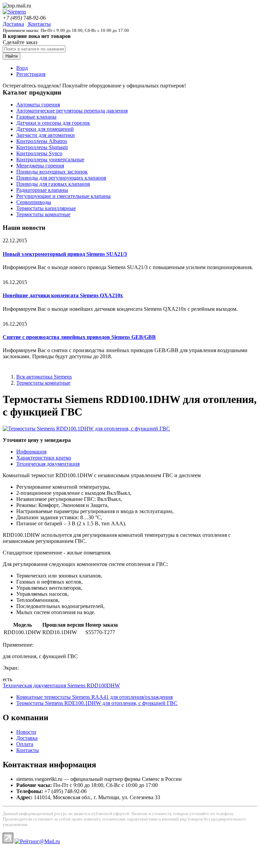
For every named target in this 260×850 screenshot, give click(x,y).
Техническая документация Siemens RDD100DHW (61, 685)
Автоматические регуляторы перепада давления (72, 111)
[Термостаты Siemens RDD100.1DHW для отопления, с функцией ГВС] (86, 428)
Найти (11, 56)
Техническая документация (48, 464)
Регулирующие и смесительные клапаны (63, 196)
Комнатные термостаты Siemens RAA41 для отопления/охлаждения (94, 697)
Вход (22, 68)
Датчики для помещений (45, 129)
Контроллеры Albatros (41, 141)
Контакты (39, 24)
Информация (31, 451)
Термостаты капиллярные (46, 208)
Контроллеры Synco (39, 153)
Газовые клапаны (36, 117)
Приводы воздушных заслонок (52, 172)
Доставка (13, 24)
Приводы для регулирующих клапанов (61, 178)
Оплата (24, 744)
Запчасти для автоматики (45, 135)
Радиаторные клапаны (42, 190)
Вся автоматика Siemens (44, 377)
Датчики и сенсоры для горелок (53, 123)
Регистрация (30, 74)
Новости (26, 732)
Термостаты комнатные (43, 214)
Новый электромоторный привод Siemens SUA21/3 (65, 254)
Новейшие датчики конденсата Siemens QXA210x (63, 295)
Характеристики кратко (43, 458)
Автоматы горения (38, 104)
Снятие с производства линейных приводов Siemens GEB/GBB (79, 337)
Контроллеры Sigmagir (42, 147)
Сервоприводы (33, 202)
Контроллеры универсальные (50, 159)
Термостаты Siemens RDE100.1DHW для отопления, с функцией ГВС (96, 703)
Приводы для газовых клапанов (53, 184)
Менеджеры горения (40, 165)
